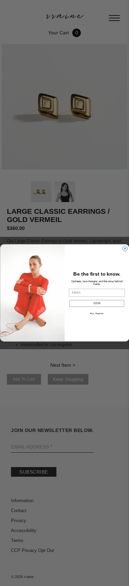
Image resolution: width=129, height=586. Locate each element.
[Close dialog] (124, 248)
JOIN (96, 303)
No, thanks (97, 313)
